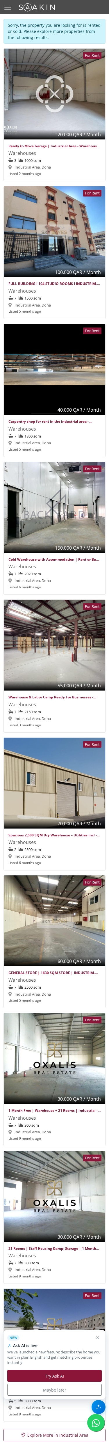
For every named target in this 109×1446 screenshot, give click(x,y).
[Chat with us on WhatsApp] (96, 1422)
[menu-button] (7, 7)
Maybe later (54, 1390)
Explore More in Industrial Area (57, 1435)
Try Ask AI (54, 1376)
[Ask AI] (99, 1407)
